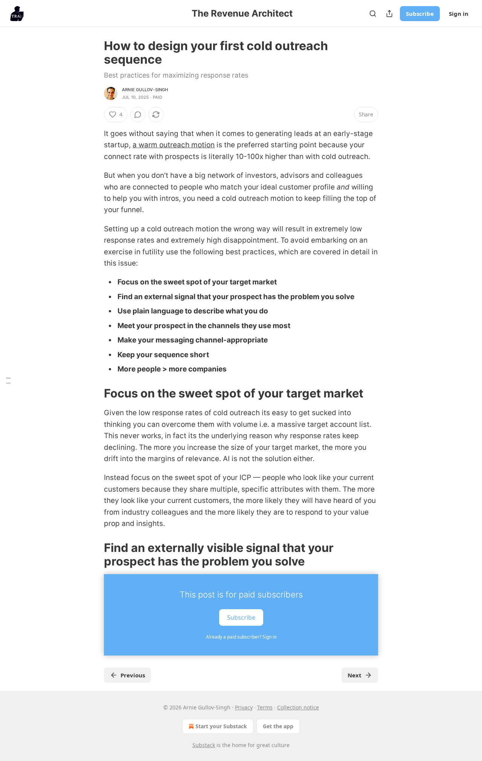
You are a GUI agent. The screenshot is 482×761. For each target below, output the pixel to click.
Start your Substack (221, 726)
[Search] (372, 13)
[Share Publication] (389, 13)
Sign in (458, 13)
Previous (132, 675)
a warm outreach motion (174, 145)
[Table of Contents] (8, 380)
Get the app (278, 726)
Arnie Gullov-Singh (145, 89)
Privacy (244, 707)
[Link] (93, 393)
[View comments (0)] (137, 114)
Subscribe (420, 13)
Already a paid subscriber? (241, 637)
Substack (203, 745)
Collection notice (298, 707)
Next (355, 675)
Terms (265, 707)
